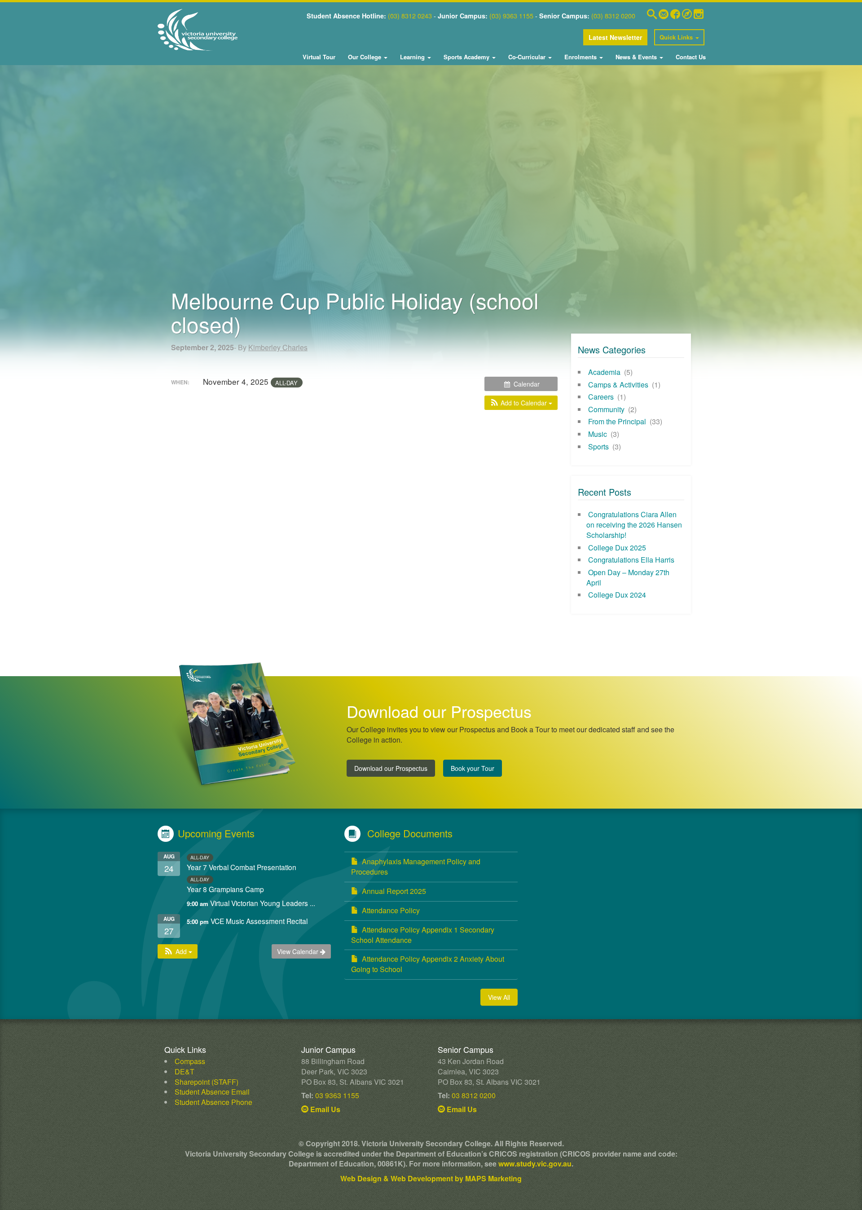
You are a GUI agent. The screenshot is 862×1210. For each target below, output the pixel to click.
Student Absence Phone (213, 1102)
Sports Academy (466, 57)
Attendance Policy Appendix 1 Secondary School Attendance (422, 934)
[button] (521, 402)
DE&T (184, 1071)
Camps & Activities (618, 384)
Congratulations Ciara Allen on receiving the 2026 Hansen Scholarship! (634, 524)
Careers (601, 397)
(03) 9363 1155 (511, 15)
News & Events (636, 57)
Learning (412, 57)
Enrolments (580, 57)
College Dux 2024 (617, 595)
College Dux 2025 (617, 547)
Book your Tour (472, 768)
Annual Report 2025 (394, 891)
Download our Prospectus (390, 768)
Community (606, 409)
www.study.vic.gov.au (535, 1163)
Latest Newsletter (615, 37)
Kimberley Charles (278, 347)
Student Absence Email (212, 1092)
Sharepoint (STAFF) (206, 1082)
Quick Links (677, 37)
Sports (598, 446)
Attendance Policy (391, 910)
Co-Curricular (526, 57)
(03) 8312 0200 (613, 15)
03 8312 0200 (474, 1095)
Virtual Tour (319, 57)
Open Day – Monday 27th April (627, 577)
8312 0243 (416, 15)
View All (499, 997)
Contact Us (690, 57)
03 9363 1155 (337, 1095)
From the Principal (617, 421)
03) (395, 15)
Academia (604, 372)
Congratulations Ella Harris (631, 559)
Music (597, 434)
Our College (364, 57)
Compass (190, 1061)
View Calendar (298, 951)
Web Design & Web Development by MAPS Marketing (431, 1178)
